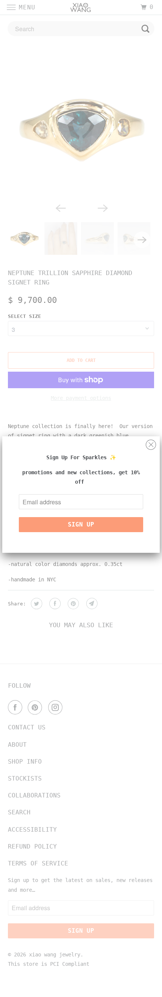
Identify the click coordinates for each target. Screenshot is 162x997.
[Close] (151, 443)
